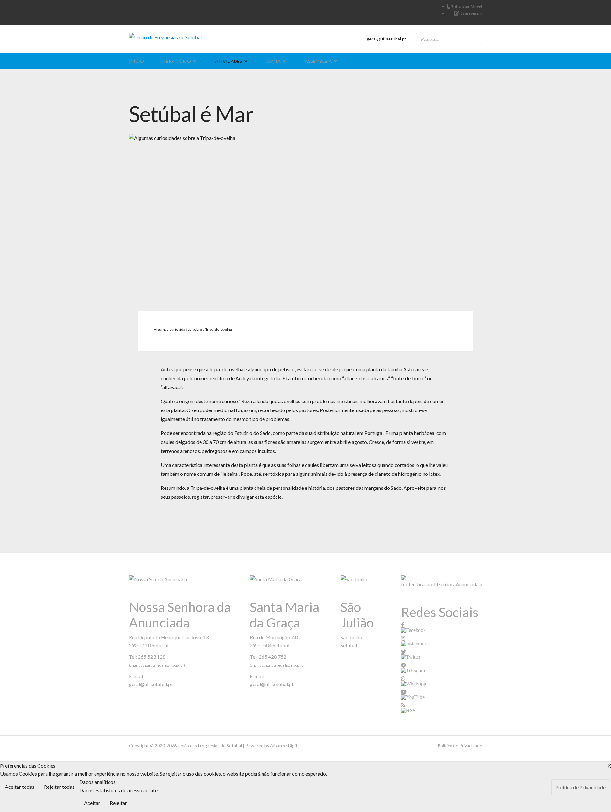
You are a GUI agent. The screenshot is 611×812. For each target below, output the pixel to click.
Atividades (228, 61)
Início (136, 61)
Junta (273, 61)
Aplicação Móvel (466, 6)
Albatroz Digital (285, 745)
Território (177, 61)
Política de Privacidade (460, 745)
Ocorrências (470, 13)
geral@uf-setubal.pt (386, 38)
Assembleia (318, 61)
